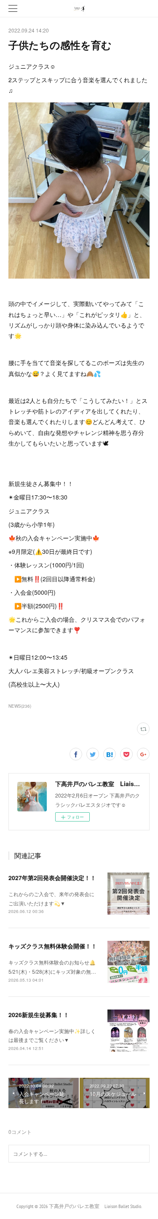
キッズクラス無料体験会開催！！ (52, 946)
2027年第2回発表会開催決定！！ (52, 877)
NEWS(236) (19, 706)
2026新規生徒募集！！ (38, 1014)
